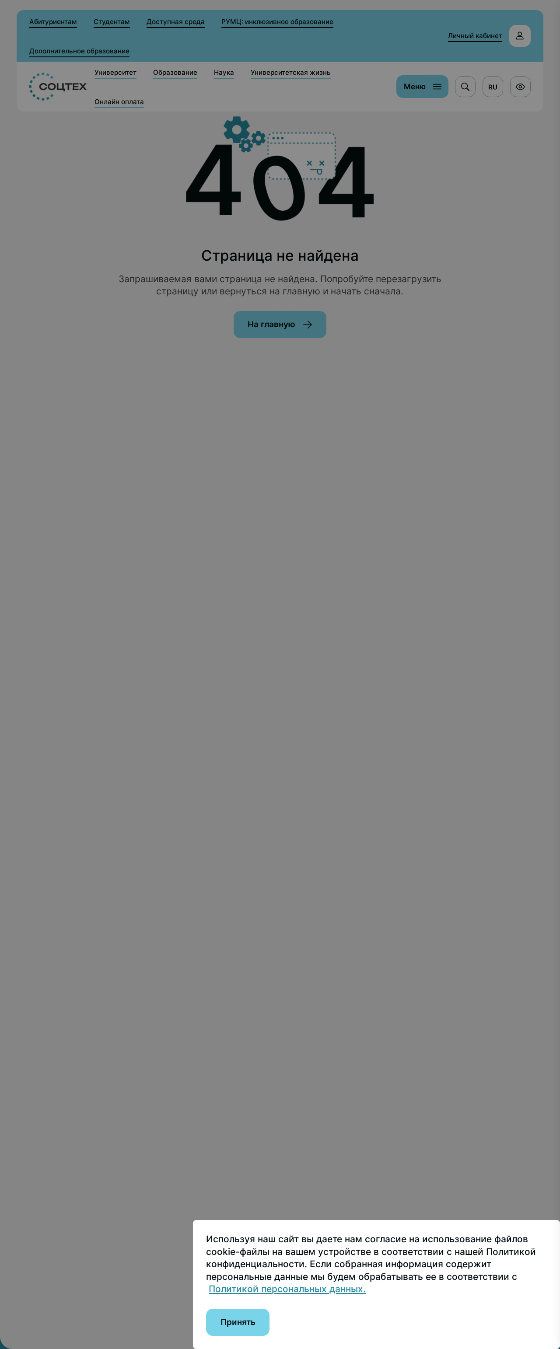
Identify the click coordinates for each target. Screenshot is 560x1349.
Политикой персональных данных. (287, 1288)
